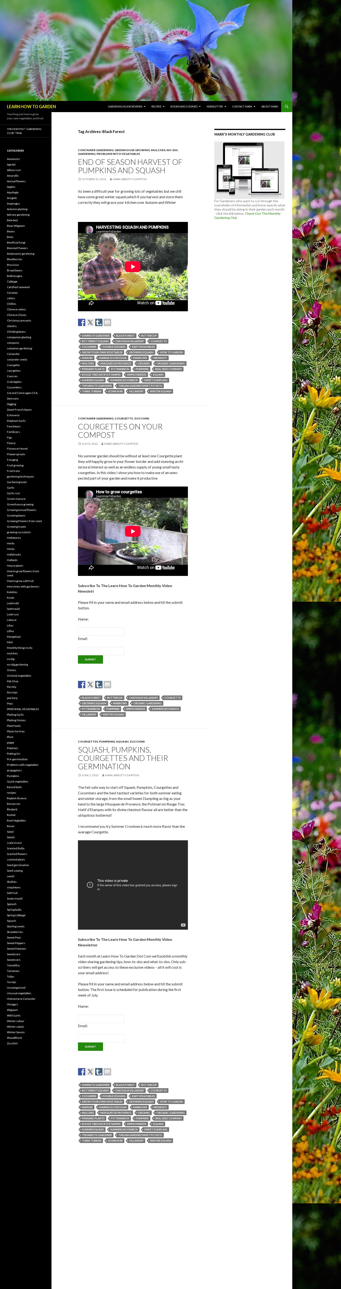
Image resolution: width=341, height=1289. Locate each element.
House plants (15, 565)
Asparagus (13, 203)
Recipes (156, 106)
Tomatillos (13, 965)
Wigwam (12, 1010)
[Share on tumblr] (99, 322)
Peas (10, 703)
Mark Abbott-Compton (130, 179)
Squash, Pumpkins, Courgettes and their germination (123, 758)
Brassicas (13, 264)
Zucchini (141, 418)
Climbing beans (16, 331)
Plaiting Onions (16, 720)
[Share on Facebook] (81, 322)
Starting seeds (16, 926)
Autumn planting (17, 209)
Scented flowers (17, 854)
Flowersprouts (16, 454)
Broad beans (15, 270)
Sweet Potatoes (16, 948)
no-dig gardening (17, 664)
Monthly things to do (19, 647)
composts (13, 342)
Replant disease (16, 798)
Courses (12, 376)
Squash (158, 374)
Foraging (12, 459)
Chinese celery (16, 309)
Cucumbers (14, 387)
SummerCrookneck (124, 380)
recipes (11, 792)
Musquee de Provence (115, 363)
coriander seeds (17, 359)
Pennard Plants (93, 368)
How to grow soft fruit (20, 581)
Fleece (11, 443)
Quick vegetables (17, 781)
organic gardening (171, 363)
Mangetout (14, 636)
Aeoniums (13, 159)
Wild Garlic (14, 1015)
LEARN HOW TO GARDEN (31, 106)
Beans (11, 231)
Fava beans (14, 426)
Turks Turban (91, 391)
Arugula (12, 198)
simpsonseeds (136, 374)
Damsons (13, 398)
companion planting (19, 337)
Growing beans (16, 515)
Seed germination (18, 865)
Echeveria (13, 415)
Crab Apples (14, 381)
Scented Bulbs (16, 848)
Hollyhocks (14, 554)
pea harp (12, 698)
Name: (83, 619)
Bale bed (12, 220)
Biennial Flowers (17, 248)
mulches (158, 150)
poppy (10, 742)
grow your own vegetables (102, 352)
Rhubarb (12, 809)
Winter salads (15, 1026)
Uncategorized (16, 987)
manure (87, 357)
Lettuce (11, 620)
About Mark (269, 106)
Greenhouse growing (132, 150)
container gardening (95, 150)
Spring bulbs (14, 909)
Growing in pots (16, 526)
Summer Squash (93, 380)
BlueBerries (14, 259)
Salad (10, 831)
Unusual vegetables (19, 993)
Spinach (11, 904)
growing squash (141, 352)
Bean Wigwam (16, 225)
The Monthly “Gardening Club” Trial (24, 130)
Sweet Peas (14, 937)
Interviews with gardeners (23, 586)
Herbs (11, 543)
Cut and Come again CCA (22, 393)
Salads (11, 837)
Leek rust (13, 614)
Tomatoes (13, 971)
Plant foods (14, 725)
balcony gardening (18, 214)
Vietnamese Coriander (21, 998)
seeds (11, 876)
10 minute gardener (95, 335)
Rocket (11, 815)
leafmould (13, 608)
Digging (11, 404)
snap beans (14, 887)
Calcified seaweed (18, 287)
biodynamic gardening (20, 253)
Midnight (160, 357)
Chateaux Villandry (129, 341)
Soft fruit (12, 893)
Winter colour (15, 1021)
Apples (11, 186)
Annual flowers (16, 181)
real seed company (168, 368)
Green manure (16, 498)
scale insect (14, 842)
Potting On (13, 753)
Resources (13, 803)
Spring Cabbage (16, 915)
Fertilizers (13, 432)
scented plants (16, 859)
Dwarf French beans (19, 409)
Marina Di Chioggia (113, 357)
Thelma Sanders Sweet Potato (140, 385)
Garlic (10, 487)
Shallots (12, 881)
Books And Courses (183, 106)
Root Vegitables (16, 820)
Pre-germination (17, 759)
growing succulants (19, 532)
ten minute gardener (97, 385)
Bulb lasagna (14, 276)
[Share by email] (107, 322)
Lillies (10, 631)
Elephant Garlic (16, 420)
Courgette (159, 341)
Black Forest (125, 335)
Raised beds (14, 787)
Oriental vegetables (19, 675)
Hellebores (14, 537)
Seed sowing (15, 870)
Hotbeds (12, 560)
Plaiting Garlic (15, 714)
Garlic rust (13, 493)
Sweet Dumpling (155, 380)
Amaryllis (13, 175)
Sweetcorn (13, 954)
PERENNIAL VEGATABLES (23, 709)
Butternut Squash (95, 341)
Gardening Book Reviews (125, 106)
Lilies (10, 625)
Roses (11, 826)
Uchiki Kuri (115, 391)
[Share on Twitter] (90, 322)
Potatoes (12, 748)
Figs (9, 437)
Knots (10, 597)
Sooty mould (15, 898)
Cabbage (12, 281)
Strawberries (15, 932)
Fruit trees (13, 471)
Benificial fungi (16, 242)
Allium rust (14, 170)
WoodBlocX (14, 1037)
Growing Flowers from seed (24, 521)
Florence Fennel (17, 448)
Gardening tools (17, 482)
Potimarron (120, 368)
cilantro (11, 326)
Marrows (140, 357)
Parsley (11, 686)
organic (144, 363)
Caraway (12, 292)
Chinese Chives (16, 315)
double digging (114, 346)
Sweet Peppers (16, 943)
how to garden (171, 352)
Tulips (10, 976)
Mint (10, 642)
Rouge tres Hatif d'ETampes (101, 374)
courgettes (88, 741)
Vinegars (12, 1004)
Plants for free (16, 731)
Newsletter (215, 106)
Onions (11, 670)
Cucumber (89, 346)
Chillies (11, 303)
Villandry (136, 391)
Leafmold (13, 603)
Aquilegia (13, 192)
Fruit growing (15, 465)
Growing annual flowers (21, 510)
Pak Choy (12, 681)
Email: (83, 638)
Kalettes (12, 592)
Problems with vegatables (118, 154)
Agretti (11, 164)
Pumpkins (142, 368)
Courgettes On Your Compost (120, 430)
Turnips (11, 982)
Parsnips (12, 692)
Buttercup (149, 335)
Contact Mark (242, 106)
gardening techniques (20, 476)
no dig (10, 659)
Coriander (13, 354)
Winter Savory (16, 1032)
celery (11, 298)
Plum (10, 737)
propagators (14, 770)
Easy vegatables (143, 346)
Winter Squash (160, 391)
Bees (10, 237)
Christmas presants (19, 320)
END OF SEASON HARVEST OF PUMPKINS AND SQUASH (130, 166)
